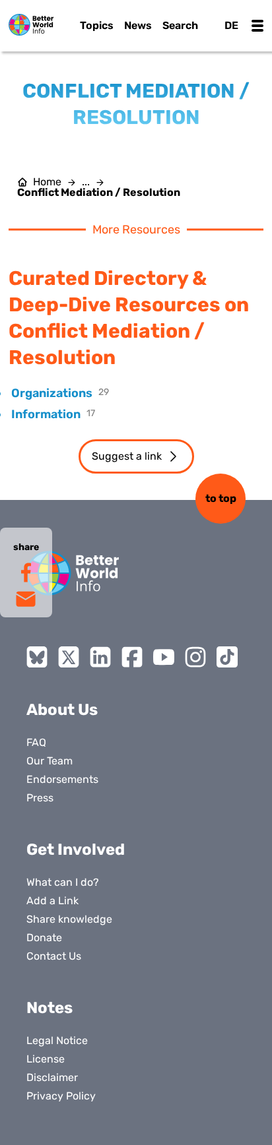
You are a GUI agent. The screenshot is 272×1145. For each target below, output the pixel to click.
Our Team (49, 761)
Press (39, 797)
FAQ (36, 742)
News (138, 25)
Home (47, 182)
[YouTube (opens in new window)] (163, 656)
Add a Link (52, 900)
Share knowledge (69, 919)
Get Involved (75, 849)
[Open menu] (257, 25)
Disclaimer (52, 1077)
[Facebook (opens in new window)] (132, 656)
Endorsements (62, 779)
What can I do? (62, 882)
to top (220, 498)
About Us (62, 709)
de (231, 25)
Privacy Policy (61, 1096)
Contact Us (53, 956)
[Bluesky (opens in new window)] (37, 656)
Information (46, 414)
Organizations (51, 393)
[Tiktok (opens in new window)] (227, 656)
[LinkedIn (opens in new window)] (100, 656)
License (45, 1059)
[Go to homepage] (31, 25)
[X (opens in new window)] (68, 656)
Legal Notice (57, 1040)
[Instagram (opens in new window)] (195, 656)
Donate (44, 937)
